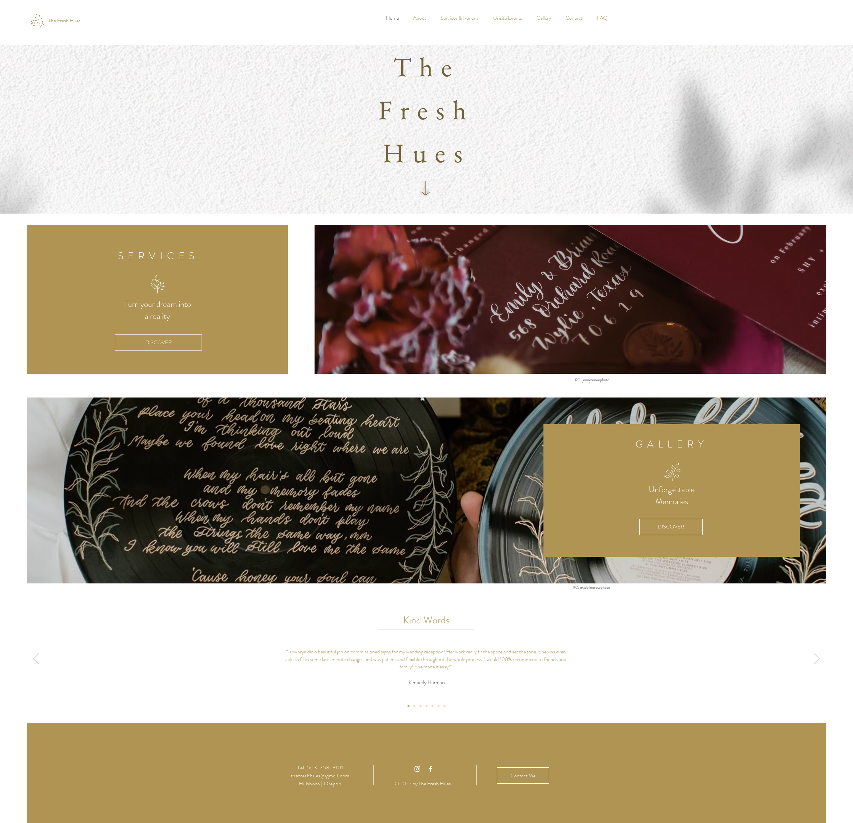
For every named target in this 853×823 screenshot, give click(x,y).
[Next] (817, 659)
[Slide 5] (432, 706)
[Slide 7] (444, 706)
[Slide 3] (421, 706)
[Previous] (36, 659)
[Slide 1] (409, 706)
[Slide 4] (426, 706)
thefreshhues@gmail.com (320, 775)
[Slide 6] (438, 706)
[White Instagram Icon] (417, 769)
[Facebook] (430, 769)
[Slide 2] (415, 706)
